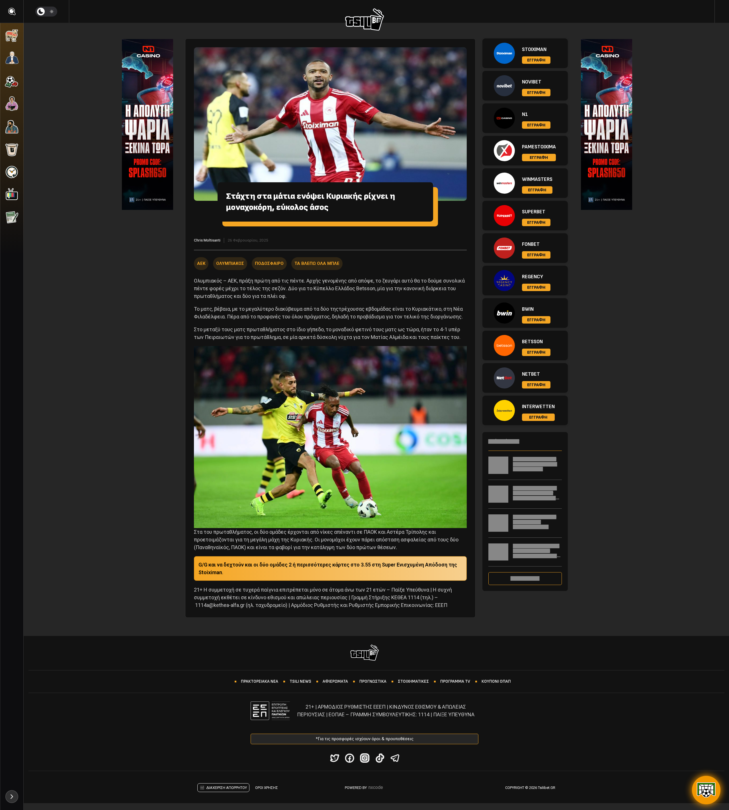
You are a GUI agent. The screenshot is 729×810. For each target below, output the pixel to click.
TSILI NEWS (300, 681)
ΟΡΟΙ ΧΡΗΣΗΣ (266, 788)
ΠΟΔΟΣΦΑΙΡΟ (269, 263)
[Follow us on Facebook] (349, 758)
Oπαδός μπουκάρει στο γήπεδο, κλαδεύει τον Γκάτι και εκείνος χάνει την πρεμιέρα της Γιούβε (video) (536, 498)
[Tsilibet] (364, 20)
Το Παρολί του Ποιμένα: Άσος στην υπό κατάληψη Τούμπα (534, 521)
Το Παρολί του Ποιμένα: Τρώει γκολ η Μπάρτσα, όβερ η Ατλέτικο (535, 464)
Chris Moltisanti (207, 240)
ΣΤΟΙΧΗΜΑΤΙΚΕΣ (413, 681)
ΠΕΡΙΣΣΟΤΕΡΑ (525, 578)
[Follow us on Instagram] (364, 758)
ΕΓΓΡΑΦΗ (536, 60)
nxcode (375, 787)
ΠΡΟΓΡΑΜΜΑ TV (455, 681)
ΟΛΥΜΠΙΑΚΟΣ (230, 263)
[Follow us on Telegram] (395, 758)
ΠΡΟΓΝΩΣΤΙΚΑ (372, 681)
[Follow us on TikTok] (379, 758)
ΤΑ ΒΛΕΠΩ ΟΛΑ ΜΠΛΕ (316, 263)
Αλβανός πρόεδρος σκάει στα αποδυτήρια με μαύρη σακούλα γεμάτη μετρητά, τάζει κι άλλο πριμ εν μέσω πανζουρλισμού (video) (536, 558)
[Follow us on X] (334, 758)
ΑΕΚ (201, 263)
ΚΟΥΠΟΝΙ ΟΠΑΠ (496, 681)
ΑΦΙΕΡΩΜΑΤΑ (335, 681)
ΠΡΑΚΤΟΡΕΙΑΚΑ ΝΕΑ (259, 681)
